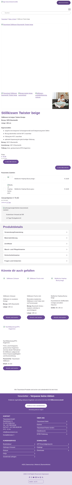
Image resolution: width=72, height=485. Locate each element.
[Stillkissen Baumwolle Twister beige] (9, 100)
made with (33, 482)
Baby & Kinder (12, 19)
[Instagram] (31, 477)
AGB (23, 464)
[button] (67, 100)
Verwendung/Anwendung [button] (13, 232)
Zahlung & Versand (9, 447)
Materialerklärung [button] (11, 238)
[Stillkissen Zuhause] (12, 286)
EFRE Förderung (42, 434)
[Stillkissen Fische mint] (35, 284)
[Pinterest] (36, 477)
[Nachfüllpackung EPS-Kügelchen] (12, 333)
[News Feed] (42, 477)
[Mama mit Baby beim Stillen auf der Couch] (60, 100)
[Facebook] (29, 477)
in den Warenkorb (10, 161)
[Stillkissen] (43, 100)
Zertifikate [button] (8, 243)
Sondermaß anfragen (9, 456)
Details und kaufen (12, 317)
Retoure (5, 450)
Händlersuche (41, 431)
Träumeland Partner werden (45, 428)
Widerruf (37, 464)
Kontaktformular (8, 435)
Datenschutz (30, 464)
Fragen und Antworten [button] (12, 261)
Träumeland (4, 19)
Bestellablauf (7, 444)
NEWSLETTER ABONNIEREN (36, 405)
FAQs (5, 453)
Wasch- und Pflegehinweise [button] (14, 249)
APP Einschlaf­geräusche (45, 444)
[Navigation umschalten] (69, 9)
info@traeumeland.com (10, 432)
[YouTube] (33, 477)
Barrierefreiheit (45, 464)
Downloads (40, 450)
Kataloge (39, 447)
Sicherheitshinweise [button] (12, 255)
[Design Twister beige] (26, 100)
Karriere (39, 424)
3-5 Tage (8, 202)
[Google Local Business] (40, 477)
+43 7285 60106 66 (15, 427)
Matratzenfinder (63, 2)
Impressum (45, 474)
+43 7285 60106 (11, 425)
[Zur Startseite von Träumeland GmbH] (26, 2)
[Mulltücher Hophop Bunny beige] (59, 286)
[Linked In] (38, 477)
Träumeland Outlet (42, 421)
